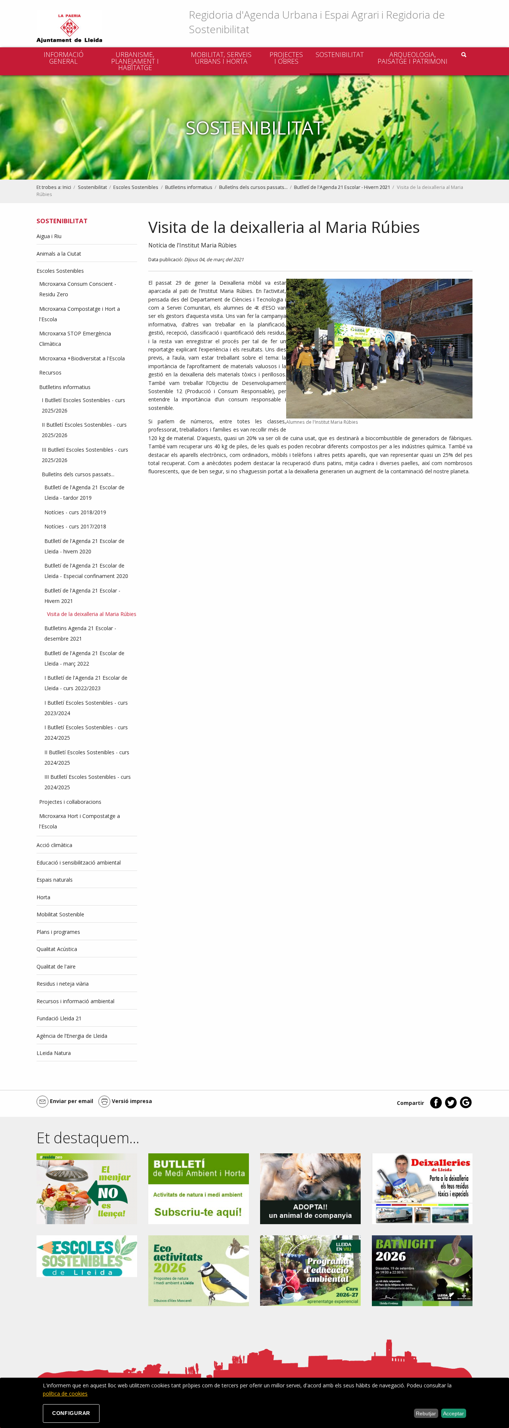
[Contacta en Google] (465, 1107)
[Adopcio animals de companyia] (310, 1188)
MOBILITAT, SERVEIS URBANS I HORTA (221, 58)
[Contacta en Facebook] (436, 1107)
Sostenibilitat (340, 54)
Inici (67, 187)
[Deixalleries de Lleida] (422, 1188)
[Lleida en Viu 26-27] (310, 1269)
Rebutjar (426, 1413)
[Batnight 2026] (422, 1269)
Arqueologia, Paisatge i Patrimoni (412, 58)
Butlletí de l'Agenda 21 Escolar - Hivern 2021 (342, 187)
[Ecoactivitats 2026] (198, 1269)
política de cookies (65, 1393)
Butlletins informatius (188, 187)
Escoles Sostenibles (135, 187)
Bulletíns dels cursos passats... (253, 187)
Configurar (71, 1413)
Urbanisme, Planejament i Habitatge (135, 61)
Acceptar (453, 1413)
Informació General (63, 58)
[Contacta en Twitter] (451, 1107)
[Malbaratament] (87, 1188)
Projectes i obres (286, 58)
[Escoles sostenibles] (87, 1255)
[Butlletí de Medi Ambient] (198, 1188)
